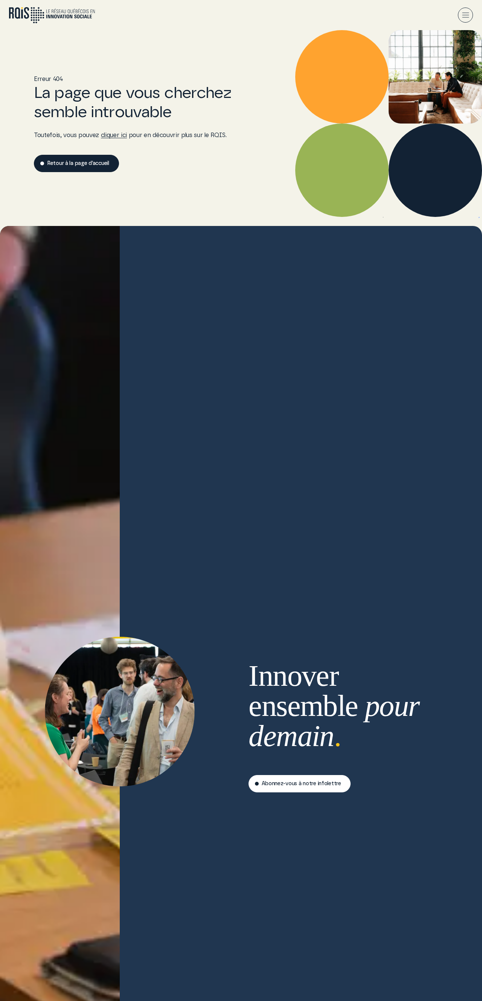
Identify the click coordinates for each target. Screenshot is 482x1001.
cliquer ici (114, 135)
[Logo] (52, 15)
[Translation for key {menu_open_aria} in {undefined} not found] (465, 15)
